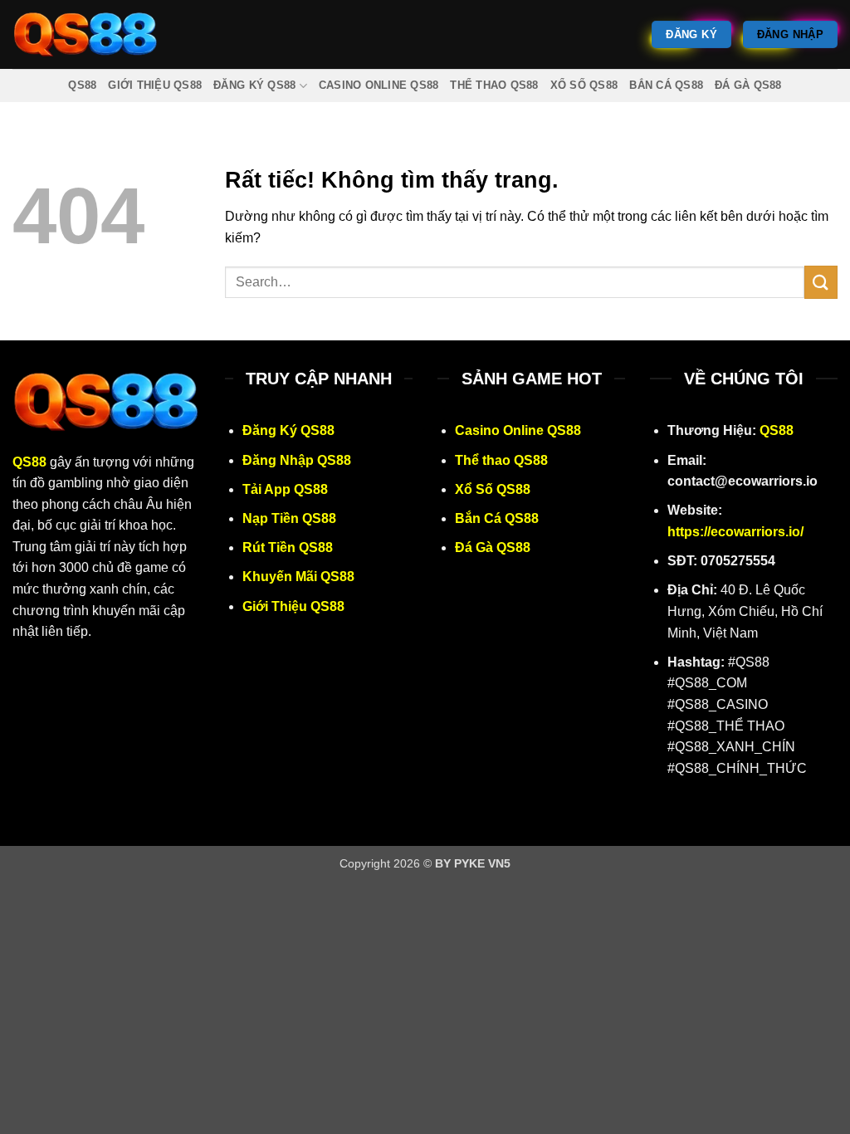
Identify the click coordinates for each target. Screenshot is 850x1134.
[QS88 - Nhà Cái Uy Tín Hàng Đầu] (85, 35)
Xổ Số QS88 (584, 85)
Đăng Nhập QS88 (296, 460)
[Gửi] (821, 282)
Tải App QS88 (285, 489)
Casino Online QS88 (379, 85)
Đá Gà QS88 (748, 85)
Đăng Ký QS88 (254, 85)
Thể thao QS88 (494, 85)
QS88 (82, 85)
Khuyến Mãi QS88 (298, 576)
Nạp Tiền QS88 (289, 518)
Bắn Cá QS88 (666, 85)
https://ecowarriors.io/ (735, 532)
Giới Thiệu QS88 (155, 85)
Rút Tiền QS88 (287, 547)
